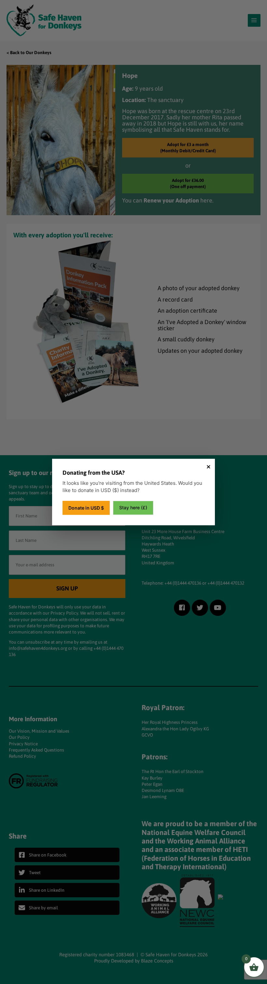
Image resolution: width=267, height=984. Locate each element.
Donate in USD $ (86, 508)
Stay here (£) (133, 507)
